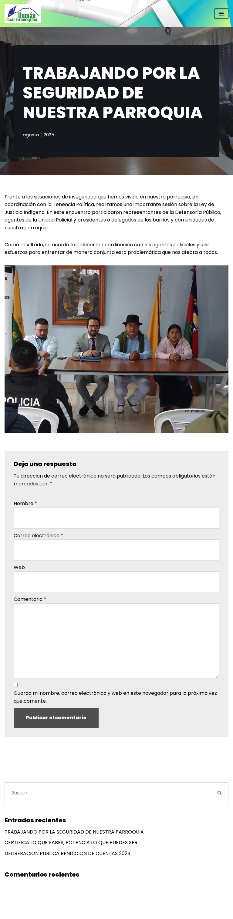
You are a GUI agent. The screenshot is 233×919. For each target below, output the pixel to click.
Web (19, 567)
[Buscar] (219, 792)
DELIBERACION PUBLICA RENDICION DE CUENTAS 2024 (68, 853)
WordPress (79, 912)
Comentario (30, 599)
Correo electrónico (38, 535)
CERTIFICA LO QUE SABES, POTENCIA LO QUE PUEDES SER (71, 842)
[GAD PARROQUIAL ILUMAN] (23, 13)
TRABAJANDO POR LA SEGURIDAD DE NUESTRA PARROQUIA (74, 831)
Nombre (25, 503)
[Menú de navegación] (221, 13)
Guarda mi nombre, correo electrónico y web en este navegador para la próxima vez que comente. (115, 697)
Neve (11, 912)
